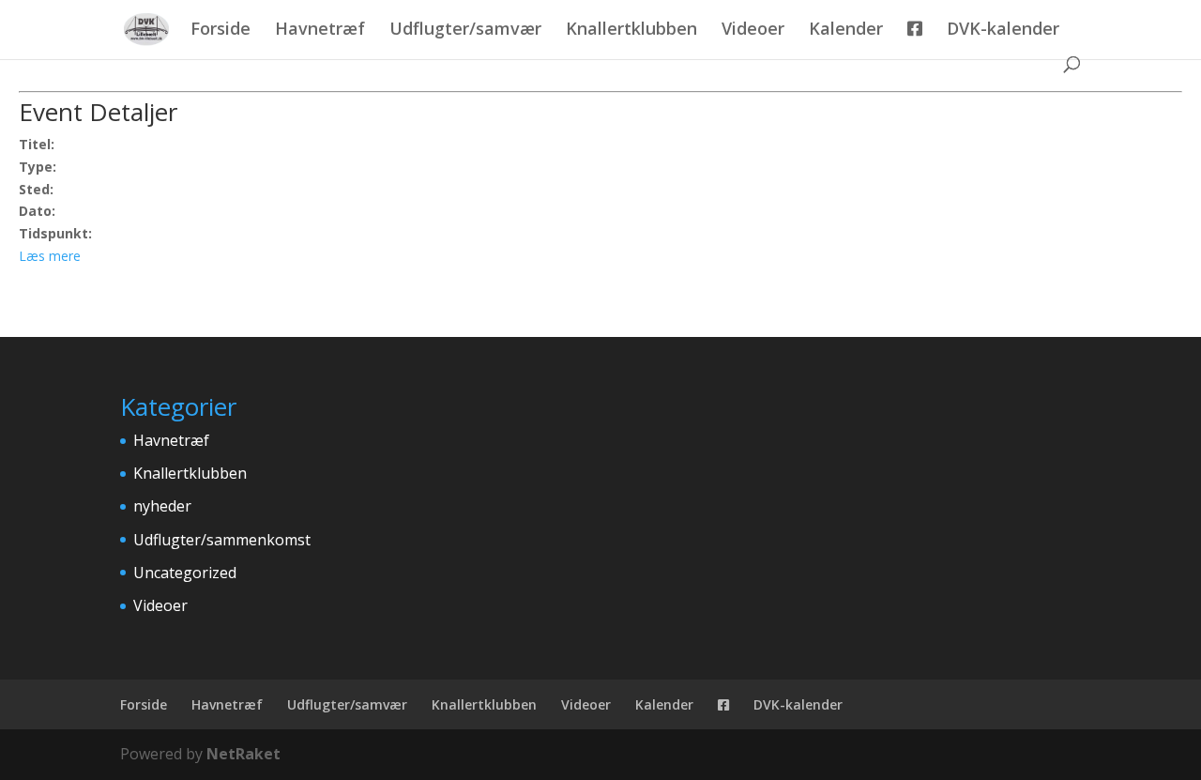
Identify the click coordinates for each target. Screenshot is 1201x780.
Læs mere (50, 256)
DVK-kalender (1003, 30)
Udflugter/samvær (465, 30)
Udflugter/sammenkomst (222, 539)
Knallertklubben (631, 30)
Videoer (753, 30)
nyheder (162, 506)
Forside (220, 30)
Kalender (846, 30)
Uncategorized (184, 572)
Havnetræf (320, 30)
